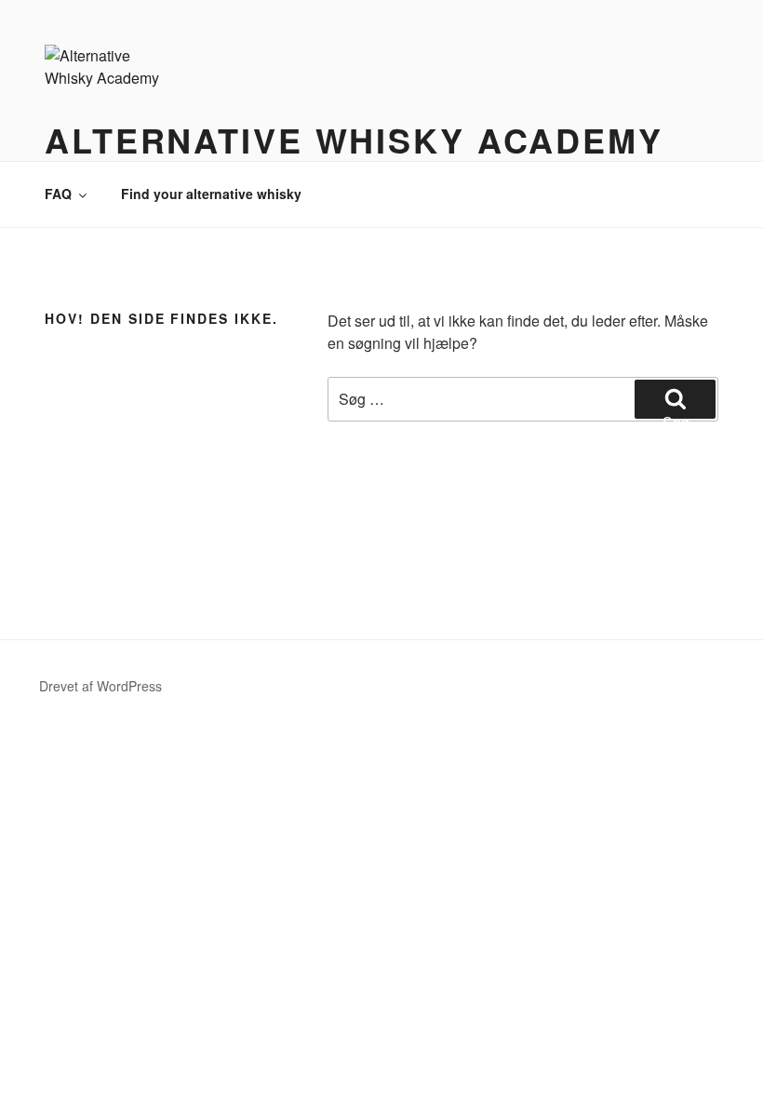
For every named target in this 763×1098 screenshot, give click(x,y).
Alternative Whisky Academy (354, 139)
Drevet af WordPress (100, 685)
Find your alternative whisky (211, 193)
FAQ (58, 193)
